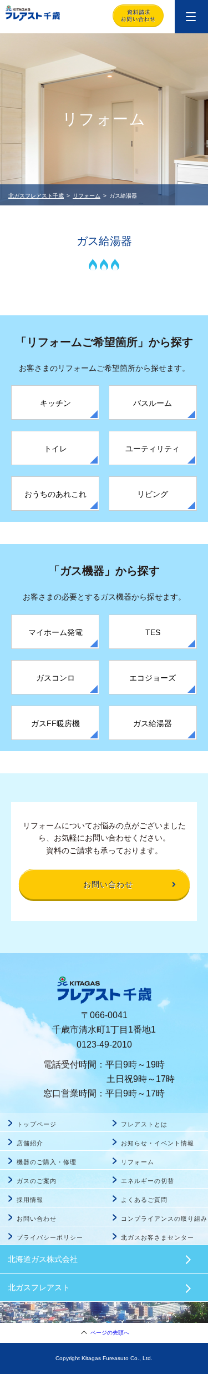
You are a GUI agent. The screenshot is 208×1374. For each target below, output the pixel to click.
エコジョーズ (152, 677)
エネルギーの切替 (147, 1180)
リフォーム (86, 196)
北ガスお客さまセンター (158, 1237)
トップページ (37, 1124)
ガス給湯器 (152, 723)
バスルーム (152, 403)
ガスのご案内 (37, 1180)
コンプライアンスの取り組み (164, 1218)
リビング (152, 494)
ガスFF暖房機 (55, 723)
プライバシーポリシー (50, 1237)
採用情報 (30, 1199)
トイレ (55, 448)
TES (152, 632)
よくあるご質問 (144, 1199)
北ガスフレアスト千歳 (36, 196)
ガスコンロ (55, 677)
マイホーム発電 (55, 632)
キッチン (55, 403)
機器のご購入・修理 (47, 1162)
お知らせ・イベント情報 (158, 1143)
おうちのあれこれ (55, 494)
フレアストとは (144, 1124)
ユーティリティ (152, 448)
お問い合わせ (37, 1218)
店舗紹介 (30, 1143)
